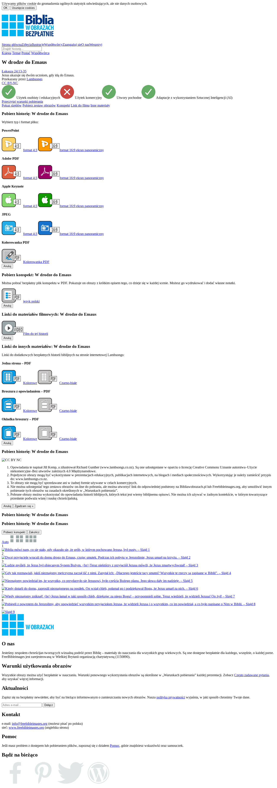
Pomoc (114, 745)
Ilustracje (38, 44)
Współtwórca (40, 53)
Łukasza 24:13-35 (14, 71)
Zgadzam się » (24, 506)
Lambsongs (34, 79)
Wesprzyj (95, 44)
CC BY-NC (10, 83)
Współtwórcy (53, 44)
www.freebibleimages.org (26, 727)
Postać (25, 53)
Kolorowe (30, 383)
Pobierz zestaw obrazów (39, 105)
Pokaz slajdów (12, 105)
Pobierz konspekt (14, 532)
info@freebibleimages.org (29, 723)
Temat (16, 53)
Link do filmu (80, 105)
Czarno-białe (68, 383)
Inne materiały (100, 105)
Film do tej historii (35, 334)
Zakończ (34, 532)
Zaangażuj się (72, 44)
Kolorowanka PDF (36, 262)
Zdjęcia (27, 44)
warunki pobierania (22, 101)
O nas (85, 44)
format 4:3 (30, 150)
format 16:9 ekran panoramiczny (82, 150)
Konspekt (63, 105)
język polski (31, 301)
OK (5, 7)
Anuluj (7, 266)
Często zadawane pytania (251, 675)
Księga (6, 53)
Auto (5, 542)
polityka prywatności (170, 697)
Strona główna (12, 44)
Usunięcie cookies (23, 7)
